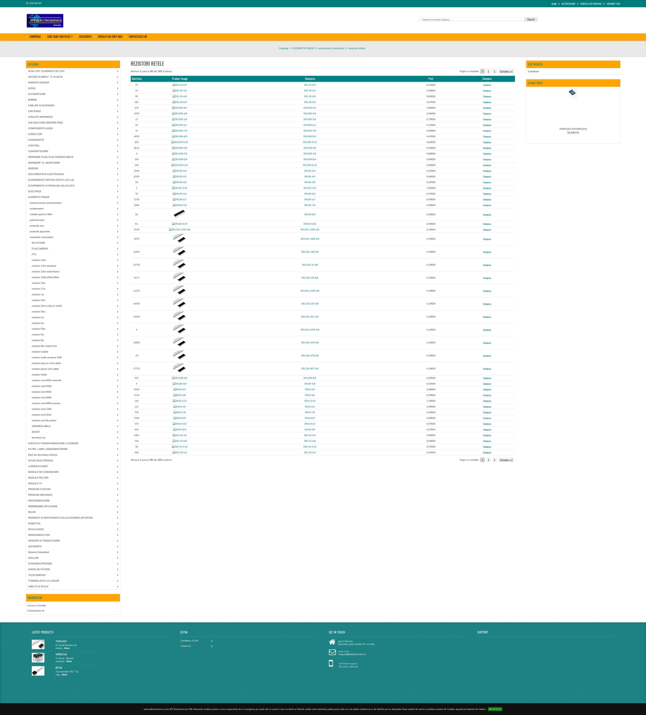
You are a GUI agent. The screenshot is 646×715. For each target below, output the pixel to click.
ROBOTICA (34, 523)
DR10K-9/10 (310, 223)
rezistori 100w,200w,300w (45, 277)
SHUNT (36, 432)
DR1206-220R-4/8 (310, 290)
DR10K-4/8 (309, 182)
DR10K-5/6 (309, 193)
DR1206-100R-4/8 (310, 238)
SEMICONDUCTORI (39, 535)
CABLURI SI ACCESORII (41, 105)
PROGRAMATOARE (39, 500)
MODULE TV (35, 483)
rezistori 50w (38, 328)
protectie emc (37, 225)
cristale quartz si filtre (41, 214)
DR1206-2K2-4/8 (310, 316)
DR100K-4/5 (310, 107)
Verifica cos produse (591, 3)
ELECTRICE (34, 191)
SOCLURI (33, 558)
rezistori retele (356, 48)
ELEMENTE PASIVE (303, 48)
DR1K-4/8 (310, 395)
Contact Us (185, 645)
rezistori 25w (38, 311)
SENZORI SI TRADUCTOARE (44, 540)
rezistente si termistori (331, 48)
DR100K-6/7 (310, 124)
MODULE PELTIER (38, 477)
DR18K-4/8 (309, 383)
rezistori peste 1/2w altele (45, 369)
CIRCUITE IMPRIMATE (40, 117)
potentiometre (37, 220)
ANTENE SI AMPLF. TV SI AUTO (45, 76)
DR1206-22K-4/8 (310, 303)
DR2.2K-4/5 (310, 435)
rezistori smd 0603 (41, 391)
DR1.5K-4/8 (310, 96)
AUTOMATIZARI (37, 94)
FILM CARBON (40, 248)
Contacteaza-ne (35, 610)
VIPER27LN (61, 654)
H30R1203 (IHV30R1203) (573, 129)
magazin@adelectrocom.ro (352, 654)
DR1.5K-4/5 (310, 90)
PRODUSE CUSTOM (39, 489)
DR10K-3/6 (309, 170)
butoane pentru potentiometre (46, 202)
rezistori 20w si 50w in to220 (47, 306)
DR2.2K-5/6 (310, 452)
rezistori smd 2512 (41, 414)
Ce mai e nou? (535, 83)
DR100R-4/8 (310, 147)
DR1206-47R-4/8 (310, 355)
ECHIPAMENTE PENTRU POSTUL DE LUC (51, 180)
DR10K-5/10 (310, 187)
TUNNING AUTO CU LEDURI (43, 580)
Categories (85, 37)
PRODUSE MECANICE (40, 495)
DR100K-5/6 (310, 119)
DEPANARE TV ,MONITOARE (44, 162)
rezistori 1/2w (39, 260)
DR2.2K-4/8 (310, 440)
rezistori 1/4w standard (44, 265)
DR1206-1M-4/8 (310, 277)
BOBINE (32, 99)
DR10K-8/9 (309, 214)
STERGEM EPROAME (40, 563)
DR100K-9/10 (310, 142)
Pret (431, 79)
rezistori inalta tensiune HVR (47, 357)
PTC (34, 254)
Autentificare (568, 3)
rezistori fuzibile (40, 351)
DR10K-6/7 (309, 199)
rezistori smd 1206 (41, 409)
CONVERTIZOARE (38, 151)
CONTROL (34, 145)
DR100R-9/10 (310, 165)
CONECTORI (35, 134)
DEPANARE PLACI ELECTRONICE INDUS (50, 157)
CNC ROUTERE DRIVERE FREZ (45, 122)
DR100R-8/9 (310, 159)
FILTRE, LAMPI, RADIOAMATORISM (47, 449)
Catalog (283, 48)
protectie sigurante (40, 231)
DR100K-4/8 (310, 113)
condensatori (37, 208)
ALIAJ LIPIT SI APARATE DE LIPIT (46, 71)
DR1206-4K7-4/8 (310, 368)
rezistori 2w (38, 317)
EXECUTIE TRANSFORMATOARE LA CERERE (53, 443)
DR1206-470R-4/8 (310, 329)
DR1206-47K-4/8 (310, 342)
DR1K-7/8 (310, 412)
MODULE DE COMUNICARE (43, 472)
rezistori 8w (38, 340)
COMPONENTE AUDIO (40, 128)
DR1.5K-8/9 (310, 102)
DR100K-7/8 (310, 130)
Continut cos (613, 3)
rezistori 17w (38, 288)
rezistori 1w (38, 294)
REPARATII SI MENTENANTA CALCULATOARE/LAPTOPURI (60, 517)
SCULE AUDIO (36, 529)
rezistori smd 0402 (41, 386)
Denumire (310, 79)
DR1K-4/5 (310, 389)
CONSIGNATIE (36, 139)
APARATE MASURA (38, 82)
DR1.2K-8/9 (310, 84)
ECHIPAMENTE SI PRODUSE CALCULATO (51, 185)
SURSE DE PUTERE (39, 569)
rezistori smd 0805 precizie (46, 403)
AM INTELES (495, 709)
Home (554, 4)
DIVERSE (33, 168)
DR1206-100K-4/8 (310, 229)
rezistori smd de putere (44, 420)
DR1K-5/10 (309, 400)
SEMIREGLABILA (41, 426)
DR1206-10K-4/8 (310, 251)
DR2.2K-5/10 (309, 446)
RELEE (32, 512)
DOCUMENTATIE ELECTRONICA (46, 174)
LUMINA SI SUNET (38, 466)
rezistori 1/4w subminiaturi (46, 271)
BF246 (59, 667)
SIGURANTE (35, 546)
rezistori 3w (38, 323)
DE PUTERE (38, 243)
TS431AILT (61, 641)
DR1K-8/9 (310, 418)
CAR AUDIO (34, 111)
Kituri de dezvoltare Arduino (42, 454)
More (67, 648)
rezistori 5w (38, 334)
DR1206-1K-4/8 (310, 264)
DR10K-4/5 (309, 176)
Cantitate (136, 79)
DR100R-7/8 (310, 153)
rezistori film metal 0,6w (44, 346)
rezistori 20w (38, 300)
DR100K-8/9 (310, 136)
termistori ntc (39, 437)
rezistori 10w (38, 283)
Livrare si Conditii (36, 605)
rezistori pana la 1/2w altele (46, 363)
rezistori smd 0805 (41, 397)
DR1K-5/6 (310, 406)
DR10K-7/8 (309, 205)
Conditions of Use (189, 640)
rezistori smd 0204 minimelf (46, 380)
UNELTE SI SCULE (38, 586)
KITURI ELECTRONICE (40, 460)
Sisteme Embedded (38, 552)
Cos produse (535, 64)
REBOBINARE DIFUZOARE (43, 506)
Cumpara (487, 85)
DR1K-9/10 (309, 423)
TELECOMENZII (37, 575)
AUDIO (31, 88)
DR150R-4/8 (310, 377)
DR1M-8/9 (310, 429)
